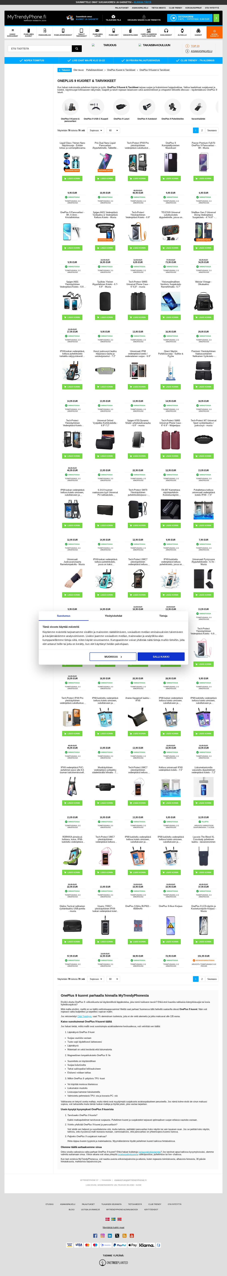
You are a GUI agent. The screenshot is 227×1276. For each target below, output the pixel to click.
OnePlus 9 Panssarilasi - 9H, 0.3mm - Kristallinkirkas (72, 215)
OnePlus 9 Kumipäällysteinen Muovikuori (170, 145)
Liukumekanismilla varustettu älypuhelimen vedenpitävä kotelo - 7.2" (204, 770)
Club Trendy (175, 8)
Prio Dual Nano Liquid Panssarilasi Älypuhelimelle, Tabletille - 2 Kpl (105, 145)
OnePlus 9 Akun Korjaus (170, 906)
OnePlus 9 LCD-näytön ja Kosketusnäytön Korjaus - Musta (203, 908)
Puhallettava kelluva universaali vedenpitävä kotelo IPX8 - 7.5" (203, 492)
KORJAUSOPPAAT (193, 8)
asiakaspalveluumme (128, 1154)
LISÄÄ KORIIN (172, 178)
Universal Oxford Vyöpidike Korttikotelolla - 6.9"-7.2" (105, 423)
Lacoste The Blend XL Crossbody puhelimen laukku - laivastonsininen (203, 839)
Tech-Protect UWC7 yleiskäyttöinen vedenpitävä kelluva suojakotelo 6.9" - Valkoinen (137, 770)
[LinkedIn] (110, 1236)
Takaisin (66, 70)
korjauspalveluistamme (150, 1152)
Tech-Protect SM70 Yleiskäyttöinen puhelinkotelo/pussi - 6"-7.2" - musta (138, 492)
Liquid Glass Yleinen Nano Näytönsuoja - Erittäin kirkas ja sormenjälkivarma (72, 145)
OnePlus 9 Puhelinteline (173, 119)
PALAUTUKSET (122, 8)
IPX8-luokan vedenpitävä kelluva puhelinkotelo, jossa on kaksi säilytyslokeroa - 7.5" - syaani (105, 562)
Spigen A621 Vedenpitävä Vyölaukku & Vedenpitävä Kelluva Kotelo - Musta (105, 215)
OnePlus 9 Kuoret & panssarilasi (70, 120)
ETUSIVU (50, 1204)
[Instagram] (103, 1236)
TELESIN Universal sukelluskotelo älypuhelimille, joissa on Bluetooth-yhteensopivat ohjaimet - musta (170, 215)
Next (215, 111)
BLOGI (71, 1210)
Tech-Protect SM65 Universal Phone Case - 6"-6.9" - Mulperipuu (170, 423)
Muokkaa (111, 656)
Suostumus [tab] (63, 615)
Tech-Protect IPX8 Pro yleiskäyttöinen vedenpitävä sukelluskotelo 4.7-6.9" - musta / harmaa (138, 145)
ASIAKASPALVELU (140, 8)
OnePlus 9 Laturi (121, 119)
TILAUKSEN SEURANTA (111, 1204)
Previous (60, 111)
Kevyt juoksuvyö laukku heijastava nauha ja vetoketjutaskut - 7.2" (105, 353)
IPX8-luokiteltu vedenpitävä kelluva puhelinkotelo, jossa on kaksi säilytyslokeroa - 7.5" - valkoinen (171, 562)
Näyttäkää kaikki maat (113, 1227)
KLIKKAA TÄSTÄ (142, 2)
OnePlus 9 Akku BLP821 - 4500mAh (138, 907)
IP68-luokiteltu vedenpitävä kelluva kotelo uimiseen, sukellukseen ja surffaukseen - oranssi (138, 839)
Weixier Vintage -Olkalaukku (203, 283)
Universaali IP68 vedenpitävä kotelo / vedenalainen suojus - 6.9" (138, 353)
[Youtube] (132, 1236)
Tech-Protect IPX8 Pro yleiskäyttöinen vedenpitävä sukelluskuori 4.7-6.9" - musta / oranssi (72, 700)
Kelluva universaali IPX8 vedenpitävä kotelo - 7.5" (171, 768)
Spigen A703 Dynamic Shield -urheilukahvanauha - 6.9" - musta (138, 423)
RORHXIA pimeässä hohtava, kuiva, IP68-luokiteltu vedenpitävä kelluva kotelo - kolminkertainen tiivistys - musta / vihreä (72, 839)
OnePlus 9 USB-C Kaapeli (96, 119)
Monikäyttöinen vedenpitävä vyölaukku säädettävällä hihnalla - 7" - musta (105, 770)
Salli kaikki (161, 656)
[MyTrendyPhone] (27, 18)
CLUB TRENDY (154, 1204)
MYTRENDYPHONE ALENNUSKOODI (122, 1210)
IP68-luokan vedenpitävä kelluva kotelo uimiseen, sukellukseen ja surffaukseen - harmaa (171, 700)
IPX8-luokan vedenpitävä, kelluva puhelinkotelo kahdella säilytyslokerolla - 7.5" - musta (72, 353)
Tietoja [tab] (163, 615)
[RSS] (124, 1236)
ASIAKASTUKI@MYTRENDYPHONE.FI (130, 1180)
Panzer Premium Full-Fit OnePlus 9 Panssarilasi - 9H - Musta (204, 145)
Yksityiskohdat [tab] (113, 615)
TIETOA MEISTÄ (159, 8)
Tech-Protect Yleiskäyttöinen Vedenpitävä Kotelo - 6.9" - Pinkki (203, 631)
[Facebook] (95, 1236)
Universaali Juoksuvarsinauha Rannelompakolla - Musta (72, 562)
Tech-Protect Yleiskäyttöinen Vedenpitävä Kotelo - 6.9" (138, 215)
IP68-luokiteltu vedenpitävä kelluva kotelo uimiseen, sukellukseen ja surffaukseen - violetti (203, 700)
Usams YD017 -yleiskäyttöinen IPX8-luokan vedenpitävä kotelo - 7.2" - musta (105, 908)
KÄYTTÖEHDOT (151, 1210)
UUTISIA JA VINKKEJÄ (90, 1210)
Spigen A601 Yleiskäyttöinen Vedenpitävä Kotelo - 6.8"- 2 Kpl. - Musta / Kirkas (72, 284)
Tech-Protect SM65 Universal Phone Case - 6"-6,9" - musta (137, 284)
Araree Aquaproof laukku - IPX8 (137, 699)
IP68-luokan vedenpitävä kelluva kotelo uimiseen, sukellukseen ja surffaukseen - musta (72, 492)
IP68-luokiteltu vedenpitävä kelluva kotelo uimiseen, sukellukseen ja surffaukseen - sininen (105, 700)
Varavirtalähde (198, 119)
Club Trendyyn (84, 1016)
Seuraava (212, 130)
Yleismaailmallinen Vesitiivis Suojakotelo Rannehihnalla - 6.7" (170, 284)
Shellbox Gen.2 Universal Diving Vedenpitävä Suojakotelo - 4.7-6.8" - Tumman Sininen (203, 215)
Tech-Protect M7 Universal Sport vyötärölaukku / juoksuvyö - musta (203, 423)
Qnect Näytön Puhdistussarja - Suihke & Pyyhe (170, 353)
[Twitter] (117, 1236)
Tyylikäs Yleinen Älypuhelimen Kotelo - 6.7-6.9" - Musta (105, 284)
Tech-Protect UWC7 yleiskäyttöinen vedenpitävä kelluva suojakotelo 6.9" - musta (138, 562)
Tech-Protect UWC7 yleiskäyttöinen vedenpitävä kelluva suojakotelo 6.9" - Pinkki (105, 839)
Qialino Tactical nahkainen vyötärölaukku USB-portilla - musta (72, 908)
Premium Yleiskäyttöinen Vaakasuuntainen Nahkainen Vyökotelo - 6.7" (203, 353)
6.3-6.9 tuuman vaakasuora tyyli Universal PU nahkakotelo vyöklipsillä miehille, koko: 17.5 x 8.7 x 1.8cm (105, 492)
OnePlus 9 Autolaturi (147, 119)
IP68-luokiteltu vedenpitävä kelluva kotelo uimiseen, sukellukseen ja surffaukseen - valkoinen (171, 839)
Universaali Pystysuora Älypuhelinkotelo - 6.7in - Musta (203, 562)
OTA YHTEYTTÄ (212, 8)
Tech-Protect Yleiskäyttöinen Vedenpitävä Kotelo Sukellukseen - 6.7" (72, 423)
